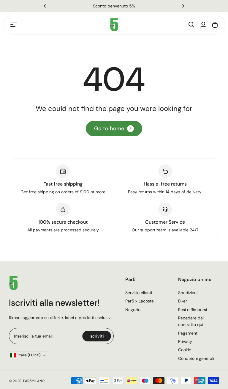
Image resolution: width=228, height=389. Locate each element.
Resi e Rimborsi (192, 309)
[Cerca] (191, 25)
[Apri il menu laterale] (13, 25)
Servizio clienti (138, 292)
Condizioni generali (196, 358)
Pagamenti (188, 333)
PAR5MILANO (34, 381)
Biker (182, 301)
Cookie (184, 349)
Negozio (132, 309)
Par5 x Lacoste (139, 301)
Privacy (185, 341)
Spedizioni (187, 292)
